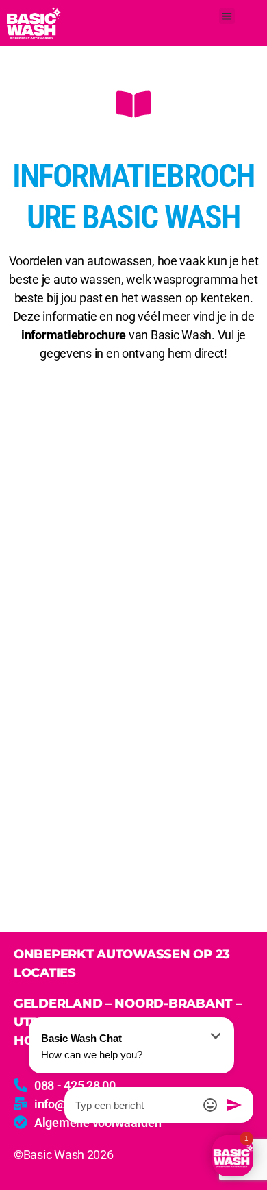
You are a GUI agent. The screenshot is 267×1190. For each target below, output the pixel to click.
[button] (227, 16)
